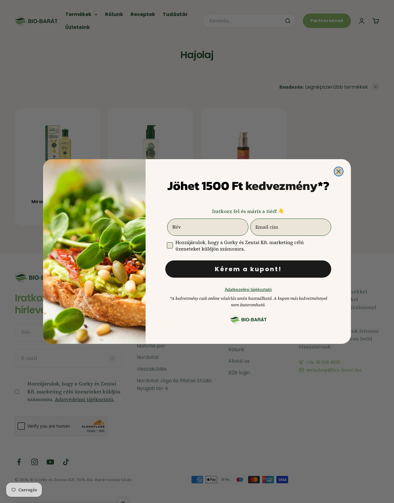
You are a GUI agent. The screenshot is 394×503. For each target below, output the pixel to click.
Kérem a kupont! (248, 269)
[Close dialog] (338, 171)
